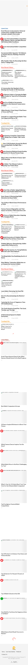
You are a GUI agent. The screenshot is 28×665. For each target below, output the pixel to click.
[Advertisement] (14, 376)
